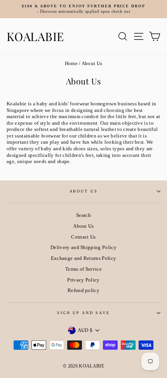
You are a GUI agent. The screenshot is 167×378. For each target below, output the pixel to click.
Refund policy (83, 290)
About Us (84, 191)
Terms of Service (83, 269)
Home (71, 63)
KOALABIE (35, 36)
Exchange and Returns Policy (84, 258)
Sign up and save (83, 313)
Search (83, 215)
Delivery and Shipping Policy (83, 247)
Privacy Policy (83, 280)
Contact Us (83, 237)
